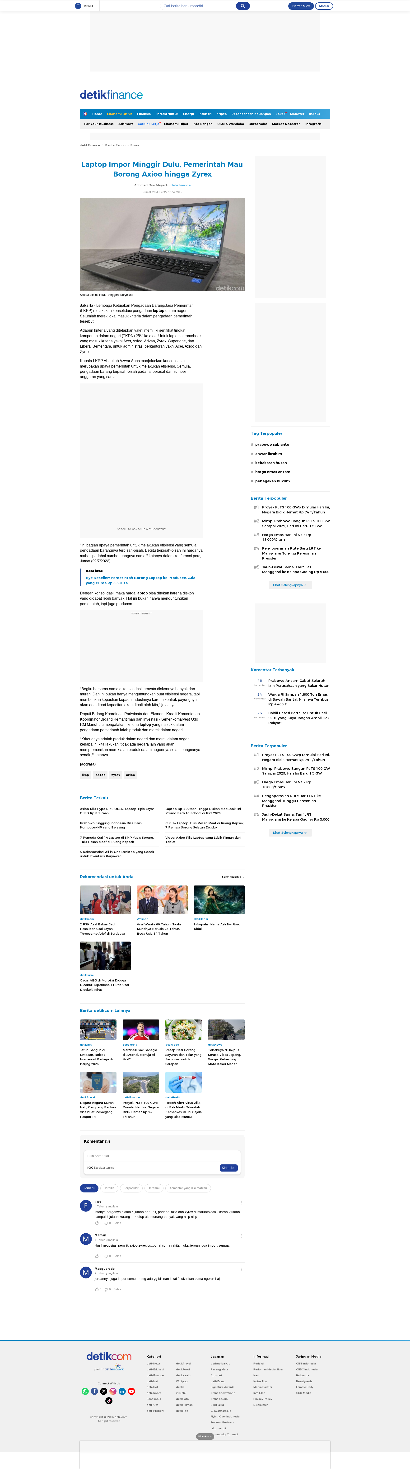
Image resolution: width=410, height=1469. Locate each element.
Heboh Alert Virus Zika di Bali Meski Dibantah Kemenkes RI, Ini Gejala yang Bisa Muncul (183, 1110)
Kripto (221, 114)
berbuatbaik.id (220, 1363)
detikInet (152, 1381)
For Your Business (99, 124)
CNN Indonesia (306, 1363)
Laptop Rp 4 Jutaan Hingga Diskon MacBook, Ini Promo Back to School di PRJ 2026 (203, 811)
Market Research (286, 124)
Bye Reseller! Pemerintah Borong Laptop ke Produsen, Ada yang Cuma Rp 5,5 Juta (140, 580)
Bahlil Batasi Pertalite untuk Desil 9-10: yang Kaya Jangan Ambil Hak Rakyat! (298, 718)
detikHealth (183, 1375)
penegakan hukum (272, 481)
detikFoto (182, 1399)
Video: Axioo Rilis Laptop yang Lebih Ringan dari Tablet (203, 840)
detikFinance (90, 145)
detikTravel (183, 1363)
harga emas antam (272, 472)
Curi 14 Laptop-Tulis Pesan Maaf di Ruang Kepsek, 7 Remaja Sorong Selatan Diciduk (204, 825)
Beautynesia (304, 1381)
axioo (130, 775)
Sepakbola (154, 1399)
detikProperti (155, 1410)
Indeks (314, 114)
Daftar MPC (301, 6)
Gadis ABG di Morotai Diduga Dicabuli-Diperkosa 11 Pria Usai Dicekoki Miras (104, 984)
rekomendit (218, 1428)
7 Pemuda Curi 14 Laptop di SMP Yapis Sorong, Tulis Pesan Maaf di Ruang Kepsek (117, 840)
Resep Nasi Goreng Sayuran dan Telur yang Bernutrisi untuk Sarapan (183, 1057)
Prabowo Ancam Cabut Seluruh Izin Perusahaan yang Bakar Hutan (299, 683)
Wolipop (182, 1381)
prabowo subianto (272, 444)
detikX (180, 1387)
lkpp (85, 775)
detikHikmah (184, 1405)
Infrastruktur (167, 114)
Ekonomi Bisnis (119, 114)
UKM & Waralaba (230, 124)
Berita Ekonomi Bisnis (122, 145)
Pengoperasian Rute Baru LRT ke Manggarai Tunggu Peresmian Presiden (291, 553)
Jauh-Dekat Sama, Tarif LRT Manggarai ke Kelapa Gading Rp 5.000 (295, 569)
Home (97, 114)
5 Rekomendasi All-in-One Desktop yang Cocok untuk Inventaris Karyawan (117, 854)
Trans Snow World (223, 1393)
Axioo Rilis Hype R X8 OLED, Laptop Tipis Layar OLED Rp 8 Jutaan (117, 811)
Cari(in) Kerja (148, 124)
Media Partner (262, 1387)
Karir (256, 1375)
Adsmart (125, 124)
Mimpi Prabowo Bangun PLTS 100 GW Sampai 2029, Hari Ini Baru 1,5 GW (296, 523)
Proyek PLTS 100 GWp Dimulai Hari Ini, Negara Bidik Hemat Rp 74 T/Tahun (141, 1110)
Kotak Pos (260, 1381)
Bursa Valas (258, 124)
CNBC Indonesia (307, 1369)
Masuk (324, 6)
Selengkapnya (232, 876)
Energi (188, 114)
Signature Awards (222, 1387)
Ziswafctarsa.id (221, 1410)
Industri (205, 114)
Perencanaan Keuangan (251, 114)
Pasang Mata (219, 1369)
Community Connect (224, 1434)
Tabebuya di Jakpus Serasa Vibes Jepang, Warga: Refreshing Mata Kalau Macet (224, 1057)
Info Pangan (203, 124)
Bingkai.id (217, 1405)
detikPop (182, 1410)
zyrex (115, 775)
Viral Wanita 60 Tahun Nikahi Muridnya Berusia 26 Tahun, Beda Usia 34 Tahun (159, 928)
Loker (280, 114)
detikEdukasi (155, 1369)
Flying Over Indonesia (225, 1416)
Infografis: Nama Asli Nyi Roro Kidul (217, 926)
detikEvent (218, 1381)
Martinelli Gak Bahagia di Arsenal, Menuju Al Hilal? (140, 1054)
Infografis (313, 124)
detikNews (154, 1363)
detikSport (154, 1393)
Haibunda (302, 1375)
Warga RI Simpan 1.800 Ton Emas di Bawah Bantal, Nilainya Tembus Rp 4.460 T (298, 699)
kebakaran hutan (271, 463)
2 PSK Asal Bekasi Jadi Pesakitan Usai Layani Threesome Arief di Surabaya (102, 928)
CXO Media (303, 1393)
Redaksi (258, 1363)
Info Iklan (259, 1393)
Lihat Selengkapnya (288, 585)
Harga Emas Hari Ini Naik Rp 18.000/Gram (286, 537)
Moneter (297, 114)
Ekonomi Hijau (176, 124)
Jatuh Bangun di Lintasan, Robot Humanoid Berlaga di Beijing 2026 (96, 1057)
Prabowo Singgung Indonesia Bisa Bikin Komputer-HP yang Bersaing (111, 825)
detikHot (152, 1387)
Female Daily (304, 1387)
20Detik (181, 1393)
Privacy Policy (262, 1399)
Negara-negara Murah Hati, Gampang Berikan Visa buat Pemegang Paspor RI (98, 1110)
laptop (100, 775)
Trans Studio (219, 1399)
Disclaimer (260, 1405)
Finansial (144, 114)
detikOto (152, 1405)
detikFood (183, 1369)
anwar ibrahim (268, 454)
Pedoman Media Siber (268, 1369)
